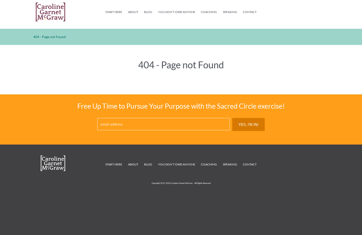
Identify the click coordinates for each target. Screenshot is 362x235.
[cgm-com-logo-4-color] (50, 4)
